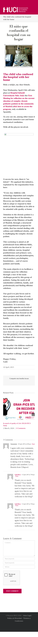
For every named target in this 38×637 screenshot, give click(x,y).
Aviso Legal (27, 615)
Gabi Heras (18, 474)
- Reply (33, 444)
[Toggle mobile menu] (34, 8)
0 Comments (21, 428)
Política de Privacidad (14, 618)
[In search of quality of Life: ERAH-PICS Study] (19, 398)
